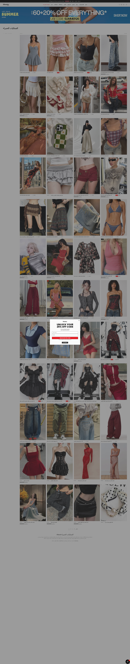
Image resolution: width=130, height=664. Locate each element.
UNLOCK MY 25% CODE (65, 338)
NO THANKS (65, 342)
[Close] (79, 320)
